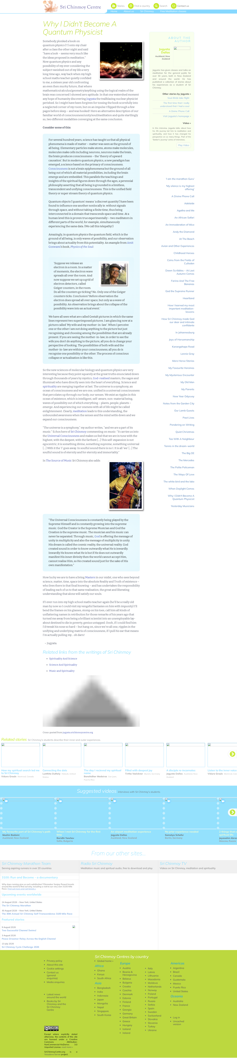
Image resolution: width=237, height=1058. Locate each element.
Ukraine (152, 1030)
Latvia (151, 972)
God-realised (101, 378)
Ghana (101, 970)
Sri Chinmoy (147, 11)
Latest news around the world (56, 996)
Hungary (127, 1025)
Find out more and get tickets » (22, 888)
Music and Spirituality (61, 670)
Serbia (151, 1004)
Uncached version (178, 1023)
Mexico (177, 983)
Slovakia (153, 1019)
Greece (126, 1021)
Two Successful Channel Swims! (19, 930)
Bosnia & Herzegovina (130, 973)
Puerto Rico (179, 987)
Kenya (100, 974)
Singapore (103, 1011)
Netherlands (154, 986)
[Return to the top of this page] (91, 701)
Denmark (128, 994)
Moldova (153, 982)
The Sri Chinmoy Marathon (16, 905)
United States (180, 991)
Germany (128, 1013)
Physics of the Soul (81, 246)
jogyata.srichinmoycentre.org (78, 732)
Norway (152, 990)
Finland (127, 1001)
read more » (67, 1047)
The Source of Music (59, 460)
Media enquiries (55, 982)
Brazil (176, 971)
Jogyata (91, 99)
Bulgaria (127, 982)
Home (114, 11)
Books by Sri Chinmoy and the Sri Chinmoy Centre (56, 1005)
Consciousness (58, 168)
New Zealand (180, 1004)
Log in (176, 1017)
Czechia (127, 990)
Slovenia (153, 1022)
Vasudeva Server (52, 1054)
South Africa (104, 978)
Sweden (152, 1011)
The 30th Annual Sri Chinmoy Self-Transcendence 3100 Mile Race (37, 913)
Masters (90, 577)
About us (129, 11)
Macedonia (154, 979)
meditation (80, 411)
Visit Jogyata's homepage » (177, 116)
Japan (100, 999)
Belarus (127, 978)
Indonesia (102, 995)
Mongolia (102, 1003)
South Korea (104, 1015)
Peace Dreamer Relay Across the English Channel (29, 938)
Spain (151, 1008)
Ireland (126, 1032)
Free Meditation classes (173, 11)
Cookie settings (55, 968)
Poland (152, 993)
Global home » (105, 960)
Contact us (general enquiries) (53, 975)
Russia (151, 1001)
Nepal (100, 1007)
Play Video (183, 145)
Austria (127, 968)
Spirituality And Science (63, 658)
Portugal (153, 997)
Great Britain (130, 1017)
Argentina (178, 968)
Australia (178, 1001)
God (97, 536)
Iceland (127, 1029)
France (126, 1005)
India (100, 991)
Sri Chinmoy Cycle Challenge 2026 (20, 947)
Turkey (151, 1026)
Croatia (127, 986)
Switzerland (154, 1015)
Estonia (127, 998)
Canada (177, 975)
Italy (150, 968)
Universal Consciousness (63, 436)
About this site (55, 964)
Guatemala (179, 979)
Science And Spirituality (63, 664)
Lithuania (153, 975)
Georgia (127, 1009)
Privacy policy (54, 960)
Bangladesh (104, 987)
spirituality (50, 386)
